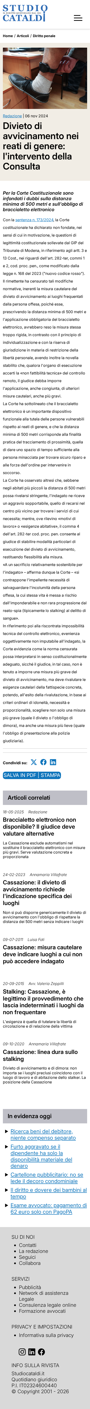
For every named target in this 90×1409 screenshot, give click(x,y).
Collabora (30, 1263)
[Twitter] (34, 762)
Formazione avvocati (42, 1311)
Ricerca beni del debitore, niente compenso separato (43, 1134)
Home (8, 36)
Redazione (12, 115)
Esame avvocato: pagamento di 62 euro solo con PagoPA (49, 1208)
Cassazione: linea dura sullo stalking (40, 1055)
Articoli (23, 36)
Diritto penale (44, 36)
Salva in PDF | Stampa (32, 775)
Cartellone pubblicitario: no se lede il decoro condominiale (47, 1177)
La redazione (33, 1251)
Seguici (27, 1257)
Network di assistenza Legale (43, 1296)
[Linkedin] (53, 762)
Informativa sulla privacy (46, 1335)
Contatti (27, 1245)
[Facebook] (43, 762)
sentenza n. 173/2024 (34, 219)
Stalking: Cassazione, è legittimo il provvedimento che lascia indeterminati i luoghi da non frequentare (43, 1002)
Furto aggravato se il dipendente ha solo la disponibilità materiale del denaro (41, 1156)
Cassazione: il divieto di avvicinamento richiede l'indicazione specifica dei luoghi (37, 892)
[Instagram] (22, 1352)
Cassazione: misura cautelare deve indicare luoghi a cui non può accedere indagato (42, 954)
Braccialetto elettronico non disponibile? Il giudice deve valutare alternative (39, 826)
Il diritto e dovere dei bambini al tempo (49, 1193)
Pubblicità (30, 1287)
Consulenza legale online (47, 1305)
